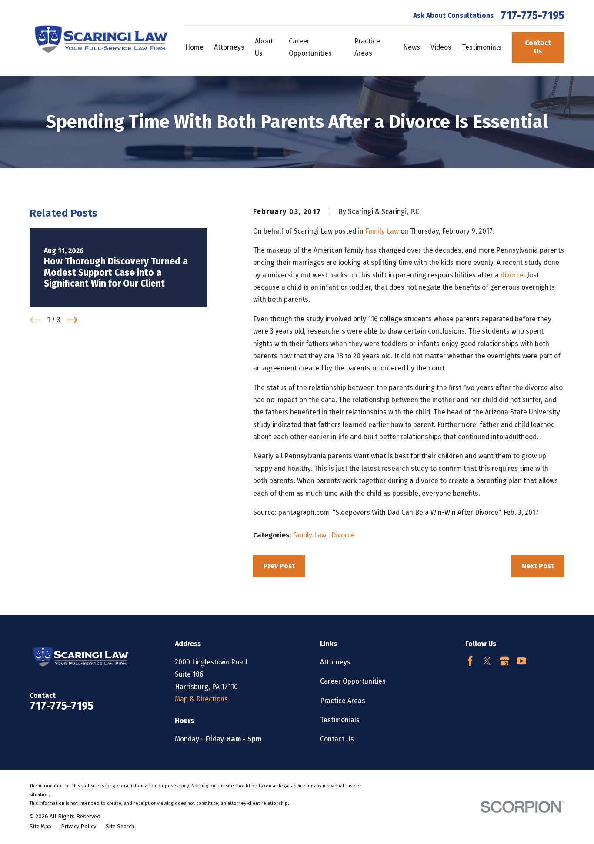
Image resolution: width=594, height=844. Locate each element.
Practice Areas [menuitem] (367, 47)
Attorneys (335, 662)
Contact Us (538, 47)
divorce (512, 275)
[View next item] (72, 320)
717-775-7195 (532, 15)
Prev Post (279, 566)
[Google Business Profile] (504, 661)
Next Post (538, 566)
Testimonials (340, 720)
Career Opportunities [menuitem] (310, 47)
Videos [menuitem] (440, 47)
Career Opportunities (353, 681)
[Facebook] (470, 661)
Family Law (382, 231)
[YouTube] (521, 661)
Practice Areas (342, 701)
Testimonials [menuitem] (481, 47)
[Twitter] (487, 661)
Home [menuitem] (194, 47)
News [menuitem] (411, 47)
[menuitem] (40, 826)
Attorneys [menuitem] (229, 47)
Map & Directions (201, 699)
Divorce (343, 535)
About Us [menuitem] (264, 47)
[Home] (99, 38)
